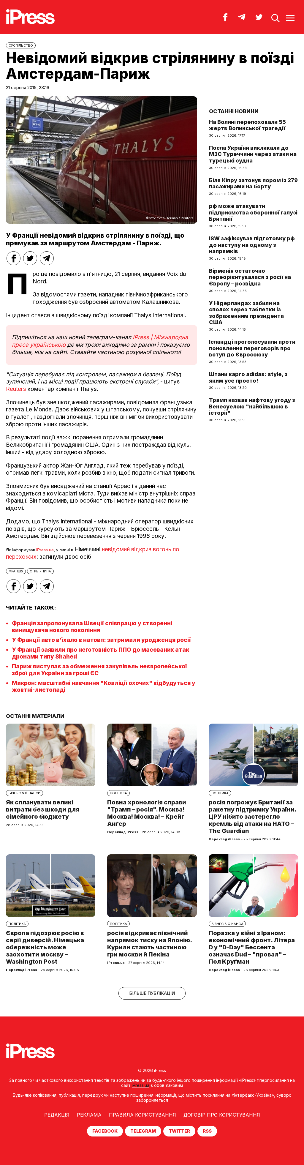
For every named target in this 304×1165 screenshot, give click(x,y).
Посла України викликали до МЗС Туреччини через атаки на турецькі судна (253, 154)
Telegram (143, 1131)
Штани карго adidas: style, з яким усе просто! (248, 377)
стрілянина (40, 571)
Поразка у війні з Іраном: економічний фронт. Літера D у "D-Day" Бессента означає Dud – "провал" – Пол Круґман (252, 947)
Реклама (89, 1115)
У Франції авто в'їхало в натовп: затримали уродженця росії (101, 640)
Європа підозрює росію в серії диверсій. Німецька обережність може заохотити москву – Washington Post (45, 947)
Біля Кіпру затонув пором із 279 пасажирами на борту (253, 183)
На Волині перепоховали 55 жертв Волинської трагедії (247, 125)
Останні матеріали (35, 716)
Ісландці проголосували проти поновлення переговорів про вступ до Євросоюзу (252, 348)
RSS (207, 1131)
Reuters (16, 389)
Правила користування (142, 1115)
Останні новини (234, 111)
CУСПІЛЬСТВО (21, 45)
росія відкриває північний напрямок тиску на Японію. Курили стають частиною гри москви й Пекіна (149, 943)
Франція (16, 571)
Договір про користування (221, 1115)
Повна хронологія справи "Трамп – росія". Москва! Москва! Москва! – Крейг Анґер (146, 813)
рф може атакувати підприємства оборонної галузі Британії (253, 212)
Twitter (179, 1131)
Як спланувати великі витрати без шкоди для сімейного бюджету (42, 809)
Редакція (56, 1115)
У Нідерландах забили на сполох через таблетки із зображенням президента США (246, 313)
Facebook (105, 1131)
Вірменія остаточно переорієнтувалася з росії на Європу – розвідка (250, 277)
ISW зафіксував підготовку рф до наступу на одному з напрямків (252, 244)
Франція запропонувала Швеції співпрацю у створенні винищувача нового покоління (92, 627)
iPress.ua (45, 549)
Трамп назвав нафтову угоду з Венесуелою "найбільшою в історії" (252, 406)
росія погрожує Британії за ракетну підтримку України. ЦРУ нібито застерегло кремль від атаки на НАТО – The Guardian (252, 816)
